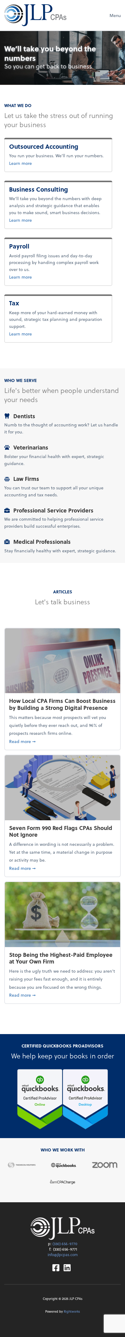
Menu (115, 15)
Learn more (50, 163)
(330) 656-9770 (64, 1243)
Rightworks (72, 1311)
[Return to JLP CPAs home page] (35, 15)
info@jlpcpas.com (63, 1254)
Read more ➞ (62, 741)
